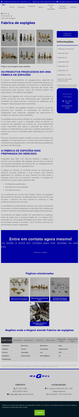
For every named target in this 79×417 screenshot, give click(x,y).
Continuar (39, 412)
